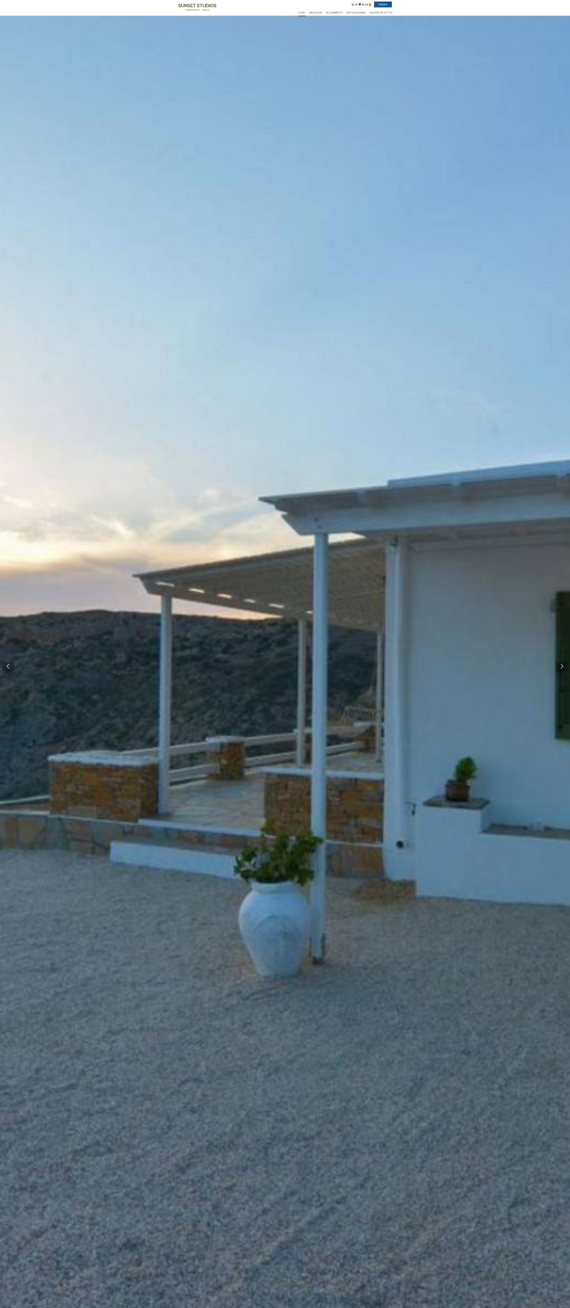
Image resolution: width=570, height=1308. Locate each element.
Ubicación (315, 12)
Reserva (383, 4)
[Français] (363, 4)
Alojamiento (334, 12)
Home (301, 12)
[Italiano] (366, 4)
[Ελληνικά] (356, 4)
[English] (353, 4)
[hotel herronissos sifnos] (197, 7)
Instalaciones (356, 12)
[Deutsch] (360, 4)
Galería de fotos (381, 12)
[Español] (370, 4)
